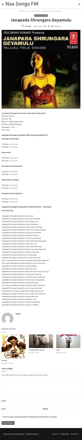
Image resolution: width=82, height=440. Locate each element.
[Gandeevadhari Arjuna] (41, 341)
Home (23, 11)
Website (45, 409)
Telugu (12, 127)
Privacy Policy (64, 434)
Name (4, 401)
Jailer (58, 350)
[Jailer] (68, 341)
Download (14, 144)
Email (4, 409)
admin (27, 26)
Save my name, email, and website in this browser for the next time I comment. (30, 417)
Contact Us (74, 434)
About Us (56, 434)
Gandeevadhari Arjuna (36, 350)
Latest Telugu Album (33, 11)
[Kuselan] (14, 346)
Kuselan (4, 360)
